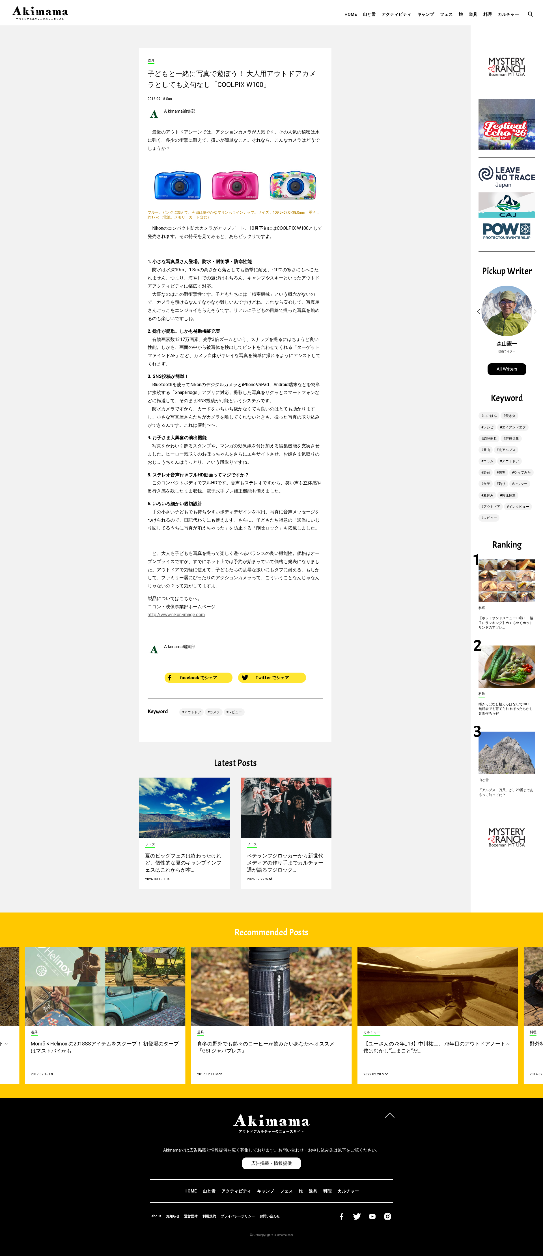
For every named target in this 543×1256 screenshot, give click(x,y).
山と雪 (369, 14)
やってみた (522, 472)
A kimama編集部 (179, 111)
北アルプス (507, 450)
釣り (502, 484)
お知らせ (173, 1216)
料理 (487, 14)
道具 (473, 14)
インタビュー (519, 507)
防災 (502, 472)
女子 (486, 484)
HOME (350, 14)
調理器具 (490, 439)
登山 (486, 450)
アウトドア (192, 712)
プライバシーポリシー (238, 1216)
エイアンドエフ (514, 427)
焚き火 (510, 416)
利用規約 (209, 1216)
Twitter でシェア (272, 677)
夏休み (488, 495)
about (156, 1216)
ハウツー (520, 484)
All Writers (507, 369)
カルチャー (508, 14)
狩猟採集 (512, 439)
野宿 (486, 472)
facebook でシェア (198, 677)
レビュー (235, 712)
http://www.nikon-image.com (176, 614)
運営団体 (191, 1216)
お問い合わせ (270, 1216)
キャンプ (425, 14)
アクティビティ (396, 14)
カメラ (215, 712)
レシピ (488, 427)
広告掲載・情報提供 (271, 1163)
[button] (479, 311)
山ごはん (490, 416)
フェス (446, 14)
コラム (488, 461)
